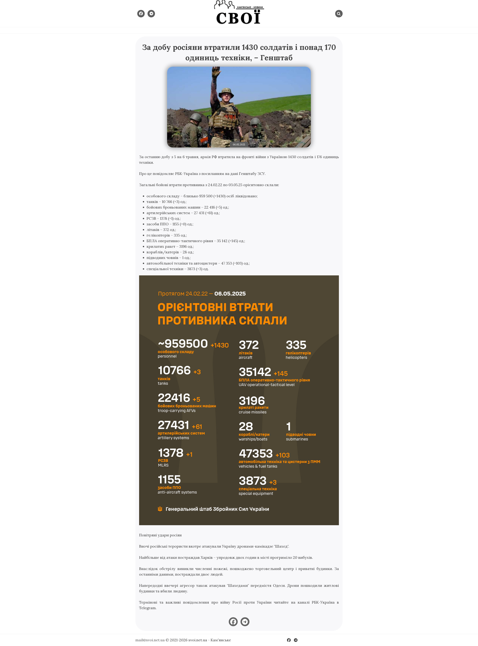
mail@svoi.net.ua (150, 640)
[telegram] (244, 621)
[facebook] (233, 621)
